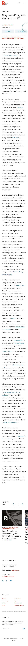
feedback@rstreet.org (8, 576)
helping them (6, 351)
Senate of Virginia (8, 539)
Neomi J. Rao (20, 285)
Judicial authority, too (10, 422)
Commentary (5, 600)
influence (12, 318)
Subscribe (24, 629)
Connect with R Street (19, 605)
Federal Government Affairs (13, 37)
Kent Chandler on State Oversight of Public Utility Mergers (11, 533)
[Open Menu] (24, 3)
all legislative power (10, 55)
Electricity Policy (13, 527)
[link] (3, 581)
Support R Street (17, 603)
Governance (5, 38)
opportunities (18, 340)
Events (3, 605)
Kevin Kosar (8, 25)
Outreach (4, 603)
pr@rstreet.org (15, 570)
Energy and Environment (8, 528)
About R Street (17, 598)
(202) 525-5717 (6, 574)
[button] (21, 31)
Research (4, 598)
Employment (17, 600)
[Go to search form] (19, 3)
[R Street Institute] (5, 3)
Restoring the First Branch (16, 38)
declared (15, 138)
